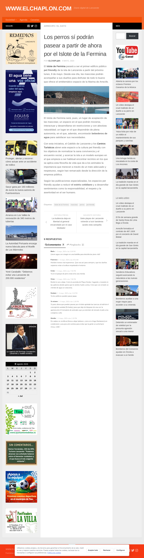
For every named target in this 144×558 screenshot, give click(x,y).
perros (82, 205)
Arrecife (49, 26)
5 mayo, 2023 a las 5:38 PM (66, 251)
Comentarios (56, 245)
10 (8, 380)
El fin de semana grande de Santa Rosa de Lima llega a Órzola (127, 220)
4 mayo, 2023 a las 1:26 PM (69, 301)
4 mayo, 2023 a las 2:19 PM (68, 293)
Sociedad (10, 20)
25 (12, 388)
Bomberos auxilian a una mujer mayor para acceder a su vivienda (127, 302)
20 (21, 384)
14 (26, 380)
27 (21, 388)
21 (26, 384)
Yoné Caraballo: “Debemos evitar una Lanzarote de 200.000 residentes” (19, 274)
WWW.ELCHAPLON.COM (39, 8)
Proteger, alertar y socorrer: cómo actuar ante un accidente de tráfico (21, 161)
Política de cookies (54, 553)
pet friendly (90, 205)
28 (26, 388)
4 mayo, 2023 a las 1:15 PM (67, 318)
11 (12, 380)
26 (17, 388)
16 (35, 380)
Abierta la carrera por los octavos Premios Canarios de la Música (127, 84)
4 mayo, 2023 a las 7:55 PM (66, 271)
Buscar (132, 36)
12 (17, 380)
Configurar (120, 550)
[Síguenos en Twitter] (32, 26)
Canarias (34, 20)
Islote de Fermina (56, 66)
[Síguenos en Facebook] (28, 26)
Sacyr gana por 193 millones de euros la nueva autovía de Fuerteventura (20, 190)
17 (8, 384)
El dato (61, 26)
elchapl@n (54, 61)
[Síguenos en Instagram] (35, 26)
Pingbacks (76, 245)
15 (30, 380)
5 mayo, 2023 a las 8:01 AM (69, 260)
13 (21, 380)
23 (35, 384)
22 (30, 384)
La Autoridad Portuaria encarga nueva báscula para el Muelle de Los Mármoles (21, 246)
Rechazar (106, 550)
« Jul (20, 396)
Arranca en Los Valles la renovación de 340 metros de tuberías (20, 218)
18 (12, 384)
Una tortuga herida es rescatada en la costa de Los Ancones (127, 161)
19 (17, 384)
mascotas (74, 205)
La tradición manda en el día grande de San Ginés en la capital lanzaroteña (127, 185)
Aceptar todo (93, 550)
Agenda (23, 20)
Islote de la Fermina (61, 205)
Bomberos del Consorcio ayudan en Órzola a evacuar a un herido (127, 352)
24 (8, 388)
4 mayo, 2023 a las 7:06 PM (66, 279)
